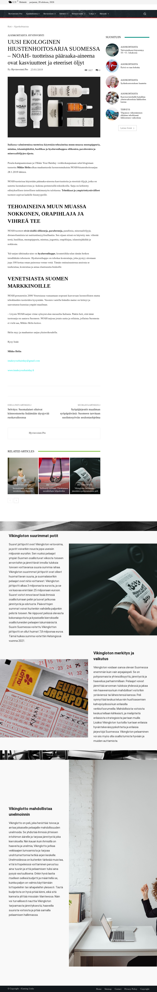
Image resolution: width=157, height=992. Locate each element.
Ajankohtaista (21, 26)
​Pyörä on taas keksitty (130, 67)
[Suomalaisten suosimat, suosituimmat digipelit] (23, 476)
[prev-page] (10, 500)
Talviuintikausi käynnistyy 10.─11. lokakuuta (132, 51)
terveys (125, 110)
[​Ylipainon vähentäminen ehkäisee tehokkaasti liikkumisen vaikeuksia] (112, 113)
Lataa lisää (126, 128)
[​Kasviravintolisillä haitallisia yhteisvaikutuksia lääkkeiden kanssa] (112, 97)
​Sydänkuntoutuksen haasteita (133, 83)
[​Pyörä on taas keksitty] (112, 65)
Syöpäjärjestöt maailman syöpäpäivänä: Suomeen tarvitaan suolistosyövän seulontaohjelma (80, 413)
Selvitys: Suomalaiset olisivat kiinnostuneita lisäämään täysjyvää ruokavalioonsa (28, 413)
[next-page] (16, 500)
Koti (10, 26)
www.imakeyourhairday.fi (21, 370)
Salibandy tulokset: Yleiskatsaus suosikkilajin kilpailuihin (54, 489)
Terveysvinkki (22, 485)
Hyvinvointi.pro (19, 69)
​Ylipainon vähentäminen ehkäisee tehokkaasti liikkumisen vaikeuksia (131, 115)
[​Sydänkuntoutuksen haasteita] (112, 81)
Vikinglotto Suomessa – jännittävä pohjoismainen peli (85, 489)
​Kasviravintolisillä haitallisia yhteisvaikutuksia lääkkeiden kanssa (133, 99)
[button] (145, 13)
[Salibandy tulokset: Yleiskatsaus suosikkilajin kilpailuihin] (54, 476)
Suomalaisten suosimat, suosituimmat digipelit (23, 489)
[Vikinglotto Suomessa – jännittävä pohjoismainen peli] (85, 476)
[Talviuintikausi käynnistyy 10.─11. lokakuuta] (112, 49)
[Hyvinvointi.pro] (18, 433)
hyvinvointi (36, 35)
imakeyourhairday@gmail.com (24, 360)
